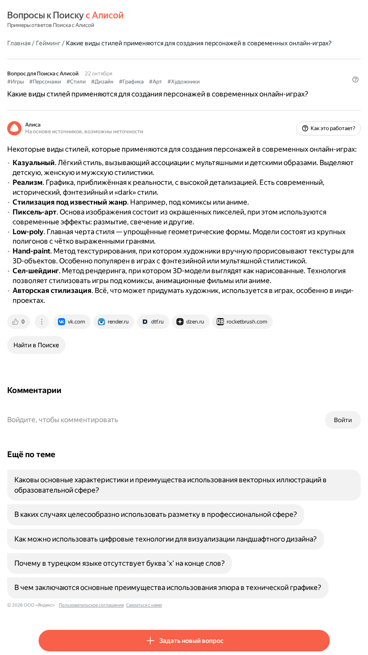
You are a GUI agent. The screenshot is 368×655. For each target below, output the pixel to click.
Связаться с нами (144, 605)
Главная (19, 43)
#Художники (183, 82)
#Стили (76, 82)
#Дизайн (102, 82)
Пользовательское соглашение (91, 605)
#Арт (155, 82)
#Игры (15, 82)
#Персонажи (45, 82)
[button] (355, 79)
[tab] (19, 321)
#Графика (131, 82)
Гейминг (48, 43)
